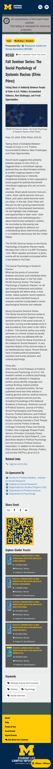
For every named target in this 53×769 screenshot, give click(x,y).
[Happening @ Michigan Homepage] (7, 12)
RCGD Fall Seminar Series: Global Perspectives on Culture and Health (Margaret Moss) (27, 627)
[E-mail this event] (8, 510)
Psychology (29, 689)
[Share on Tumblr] (20, 510)
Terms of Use (10, 726)
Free (9, 40)
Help (7, 722)
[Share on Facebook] (14, 510)
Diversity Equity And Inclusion (24, 683)
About (7, 717)
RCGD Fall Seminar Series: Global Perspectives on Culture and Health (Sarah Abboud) (27, 558)
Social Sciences (17, 695)
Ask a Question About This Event (32, 54)
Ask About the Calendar (18, 739)
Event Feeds (10, 731)
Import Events (11, 735)
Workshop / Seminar (23, 40)
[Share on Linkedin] (26, 510)
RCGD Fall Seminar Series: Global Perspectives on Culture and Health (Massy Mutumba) (27, 604)
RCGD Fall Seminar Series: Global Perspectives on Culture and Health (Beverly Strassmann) (26, 581)
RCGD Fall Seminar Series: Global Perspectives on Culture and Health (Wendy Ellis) (27, 650)
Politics (13, 689)
